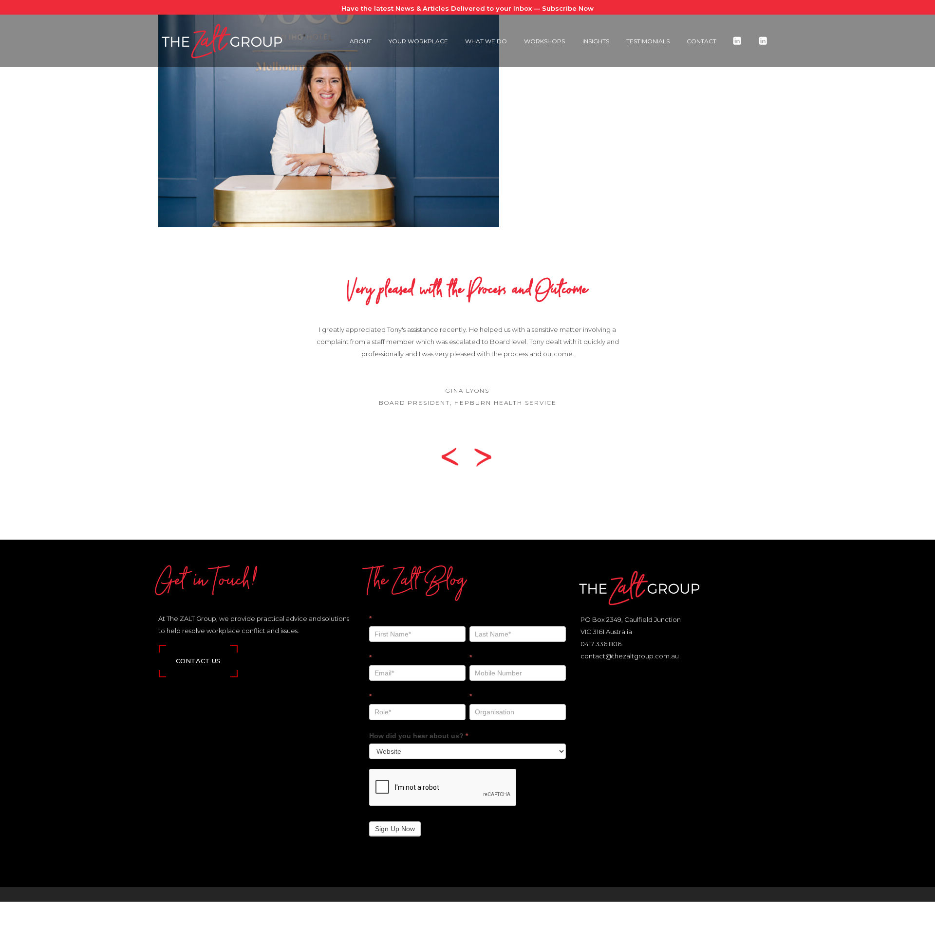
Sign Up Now (395, 829)
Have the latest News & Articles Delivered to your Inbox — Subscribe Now (467, 8)
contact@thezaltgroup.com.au (629, 656)
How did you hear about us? (418, 736)
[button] (453, 456)
